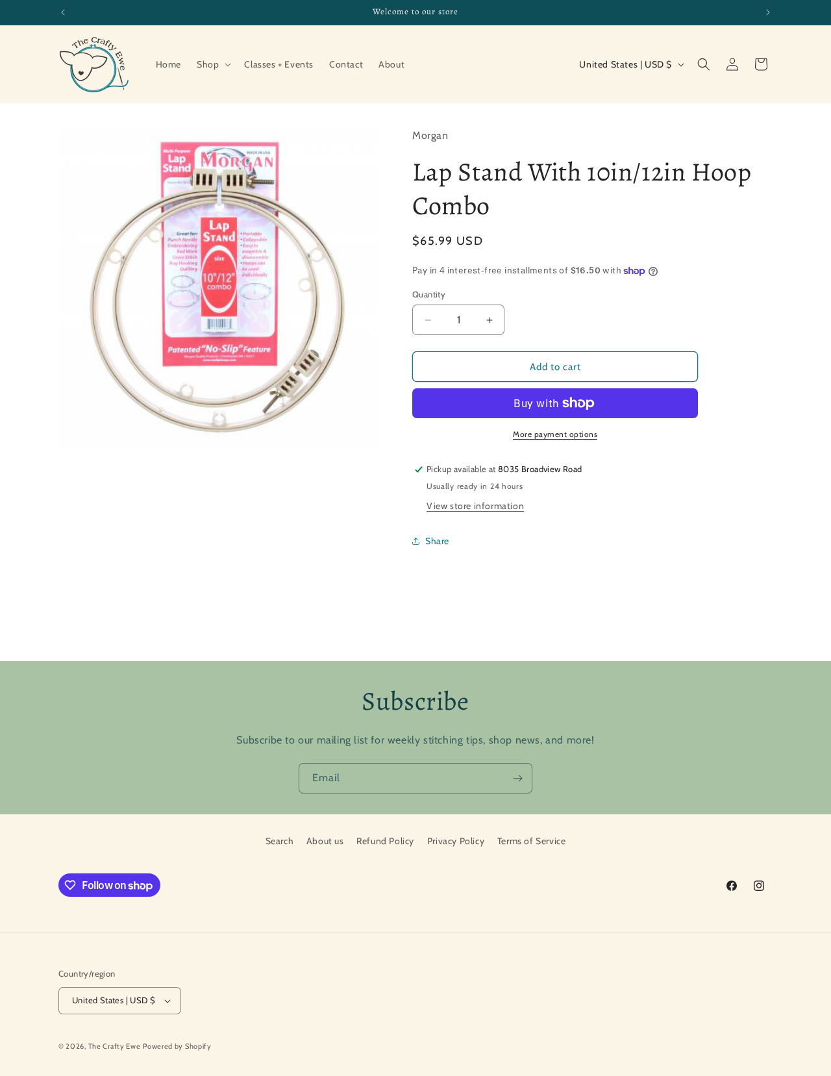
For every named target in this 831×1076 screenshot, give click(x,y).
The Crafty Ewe (114, 1046)
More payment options (555, 434)
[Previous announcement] (63, 12)
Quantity (428, 294)
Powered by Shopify (177, 1046)
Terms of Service (531, 841)
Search (280, 841)
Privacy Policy (455, 841)
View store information (475, 506)
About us (325, 841)
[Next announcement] (768, 12)
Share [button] (437, 541)
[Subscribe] (517, 778)
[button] (212, 64)
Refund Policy (385, 841)
